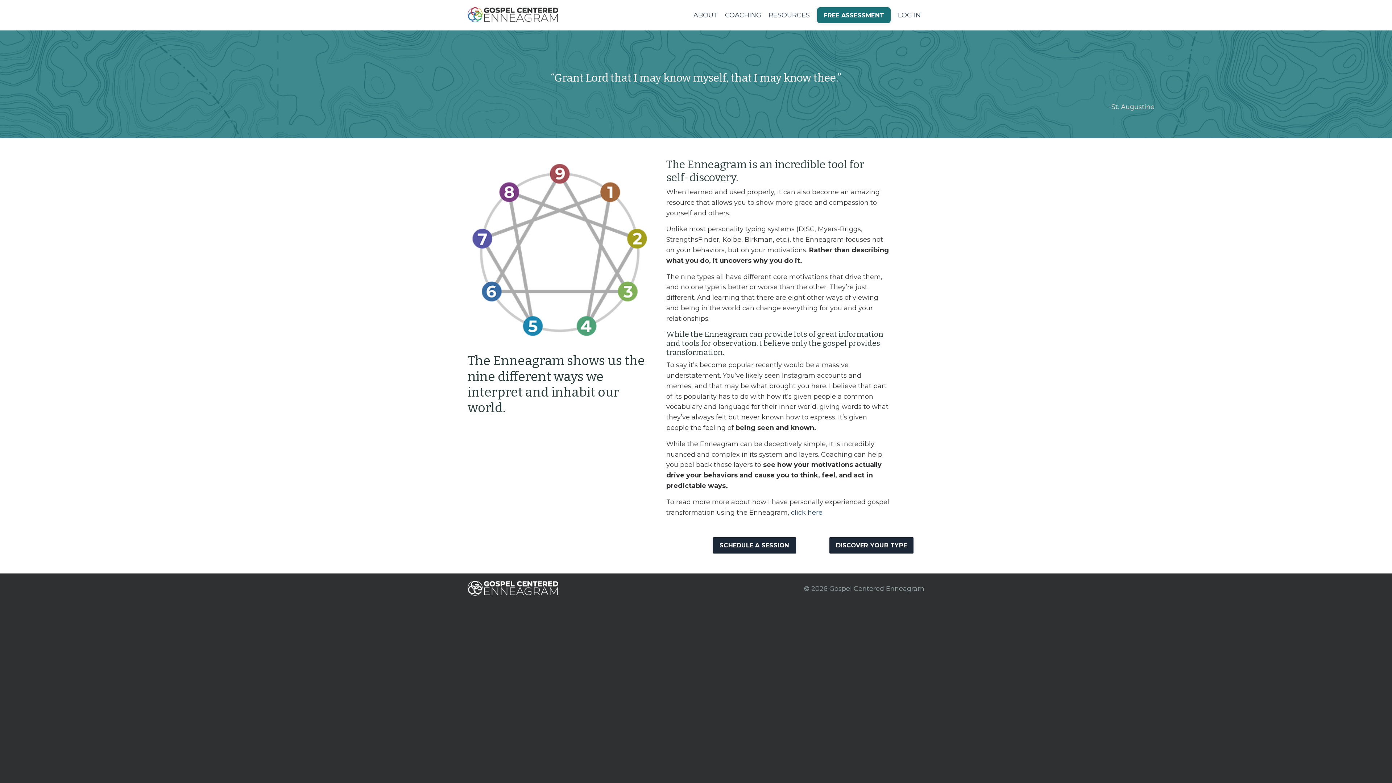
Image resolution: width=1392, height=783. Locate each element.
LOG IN (909, 15)
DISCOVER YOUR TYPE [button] (871, 545)
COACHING (743, 15)
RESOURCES (789, 15)
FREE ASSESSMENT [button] (854, 15)
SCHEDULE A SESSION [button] (755, 545)
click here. (807, 513)
